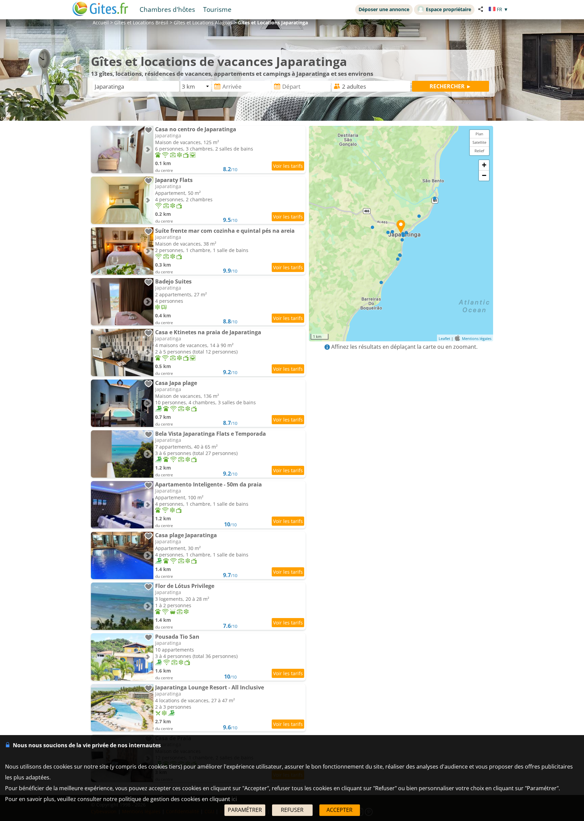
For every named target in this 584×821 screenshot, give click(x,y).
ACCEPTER (339, 810)
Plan (479, 133)
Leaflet (444, 338)
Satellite (479, 142)
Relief (479, 150)
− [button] (484, 175)
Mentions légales (476, 338)
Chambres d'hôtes (167, 9)
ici (234, 799)
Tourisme (217, 9)
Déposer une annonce (384, 9)
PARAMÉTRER (245, 810)
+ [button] (484, 165)
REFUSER (292, 810)
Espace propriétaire (448, 9)
